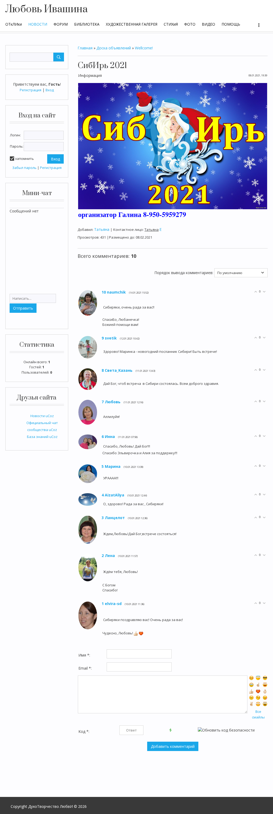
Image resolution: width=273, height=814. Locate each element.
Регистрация (30, 90)
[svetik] (102, 351)
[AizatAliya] (102, 503)
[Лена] (102, 571)
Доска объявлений (114, 47)
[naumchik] (102, 307)
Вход (50, 90)
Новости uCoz (42, 415)
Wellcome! (144, 47)
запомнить (24, 158)
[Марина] (102, 477)
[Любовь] (102, 416)
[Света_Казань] (102, 383)
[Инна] (102, 446)
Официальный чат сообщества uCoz (42, 426)
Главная (85, 47)
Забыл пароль (24, 167)
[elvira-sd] (102, 619)
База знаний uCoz (42, 436)
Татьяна (101, 229)
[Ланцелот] (102, 533)
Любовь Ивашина (46, 9)
